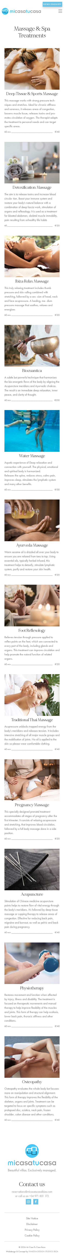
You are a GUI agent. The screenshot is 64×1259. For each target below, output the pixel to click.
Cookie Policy (32, 1235)
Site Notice (32, 1218)
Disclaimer (32, 1224)
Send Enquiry (52, 4)
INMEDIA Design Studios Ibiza (43, 1251)
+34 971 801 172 (39, 1196)
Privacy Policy (32, 1230)
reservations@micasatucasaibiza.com (32, 1192)
